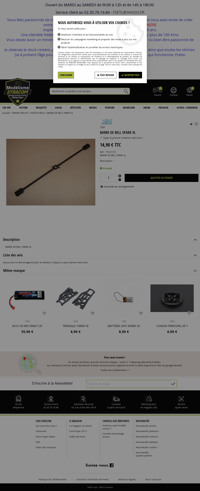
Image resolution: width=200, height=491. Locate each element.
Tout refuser (106, 75)
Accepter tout (132, 75)
